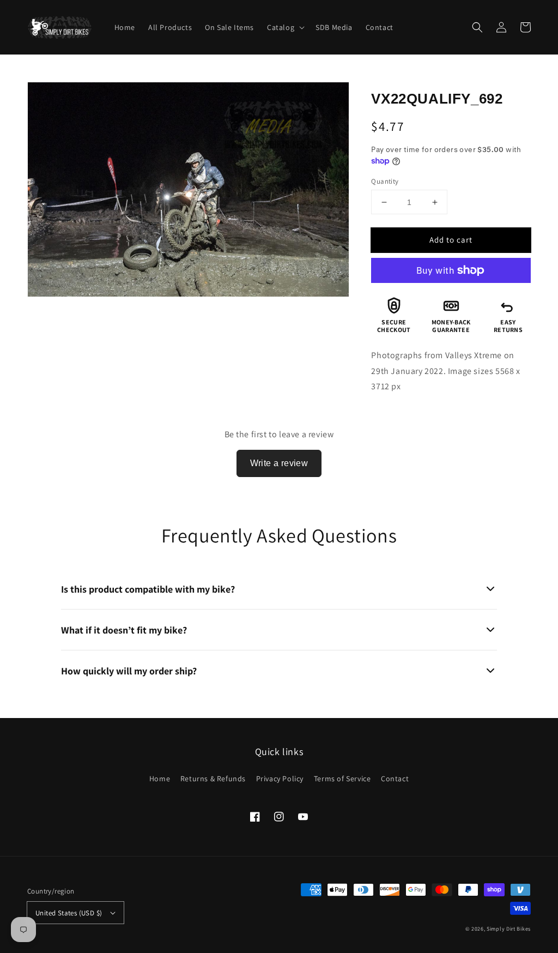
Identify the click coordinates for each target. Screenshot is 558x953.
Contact (395, 778)
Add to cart (450, 239)
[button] (477, 27)
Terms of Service (342, 778)
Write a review (279, 463)
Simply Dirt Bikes (509, 928)
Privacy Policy (280, 778)
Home (159, 778)
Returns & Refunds (213, 778)
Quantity (384, 181)
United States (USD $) (68, 913)
